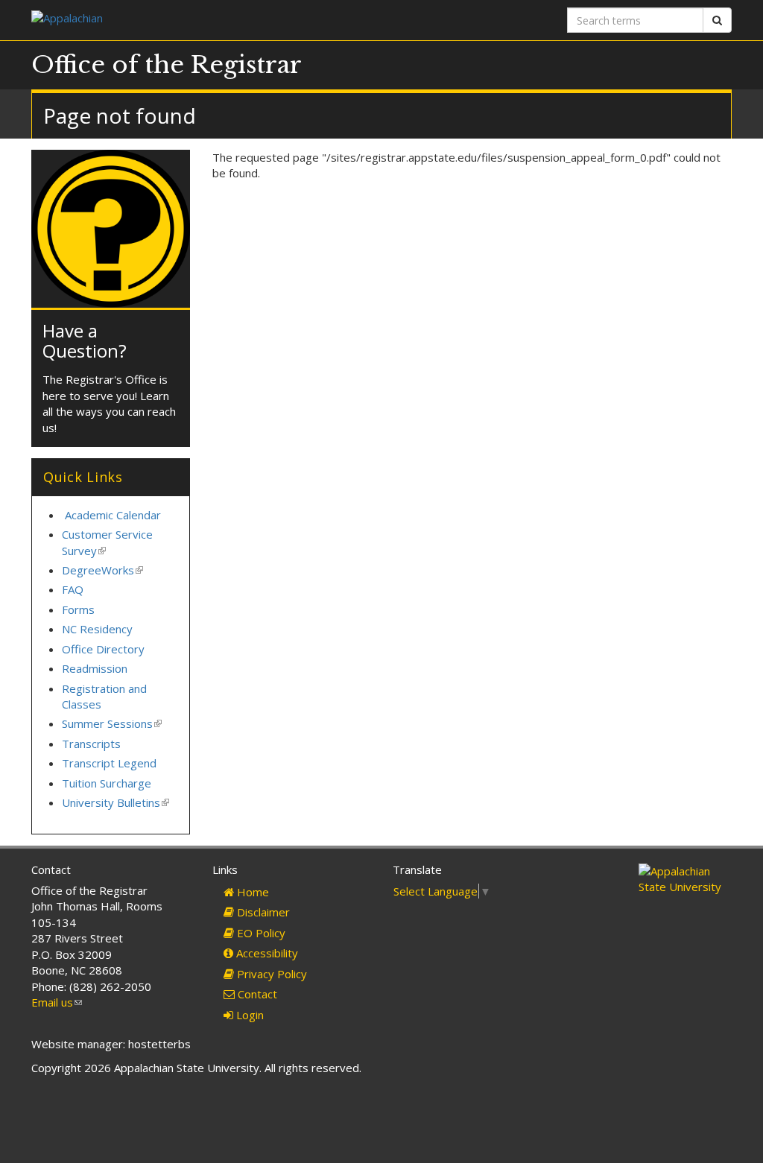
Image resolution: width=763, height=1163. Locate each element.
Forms (78, 609)
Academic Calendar (113, 514)
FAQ (72, 589)
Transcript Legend (109, 762)
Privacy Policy (270, 973)
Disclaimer (262, 911)
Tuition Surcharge (106, 783)
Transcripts (91, 743)
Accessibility (265, 952)
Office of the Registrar (166, 65)
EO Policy (259, 932)
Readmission (94, 668)
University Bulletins (115, 802)
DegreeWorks (102, 570)
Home (251, 891)
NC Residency (97, 628)
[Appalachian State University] (200, 19)
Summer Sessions (112, 723)
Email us (56, 1002)
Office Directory (103, 648)
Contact (256, 993)
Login (248, 1014)
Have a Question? (84, 340)
